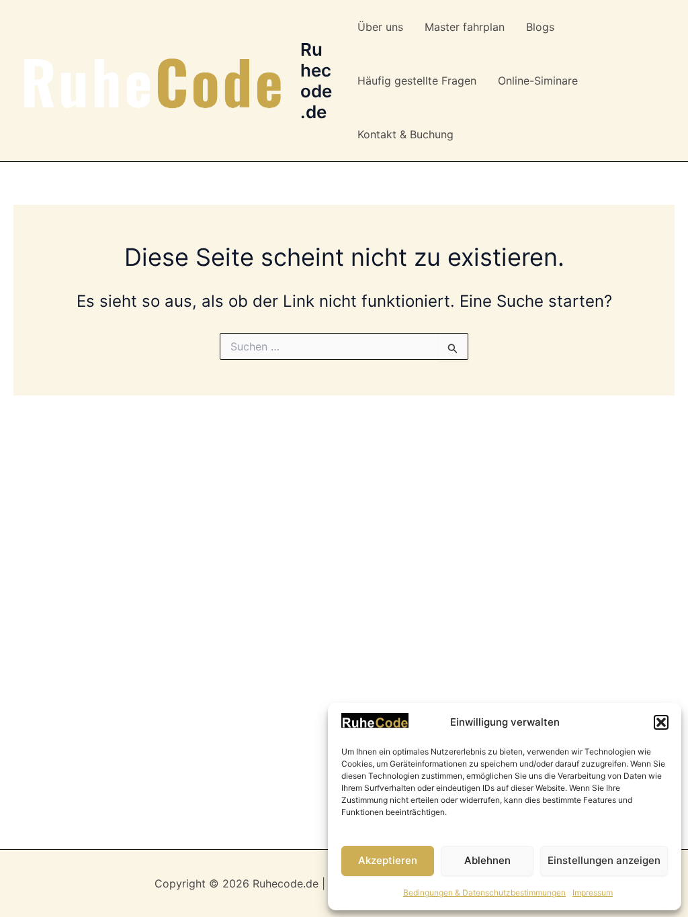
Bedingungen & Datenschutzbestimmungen (484, 892)
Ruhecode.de (316, 81)
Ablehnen (487, 860)
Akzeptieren (387, 860)
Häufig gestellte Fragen (416, 80)
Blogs (540, 27)
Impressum (592, 892)
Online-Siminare (538, 80)
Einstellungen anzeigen (604, 860)
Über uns (380, 27)
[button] (661, 722)
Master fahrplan (465, 27)
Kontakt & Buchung (405, 134)
